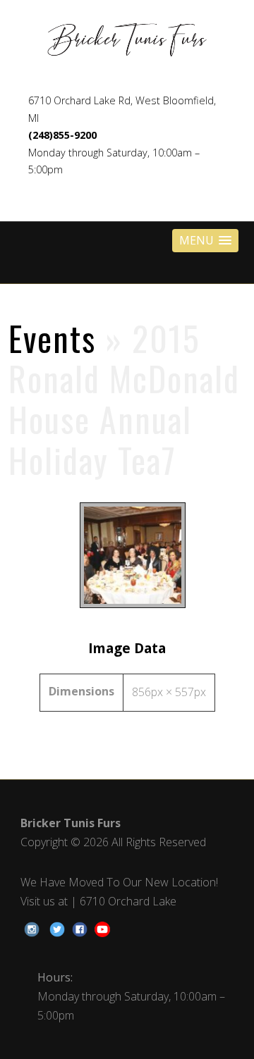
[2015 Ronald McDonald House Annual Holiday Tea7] (127, 607)
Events (52, 338)
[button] (205, 240)
